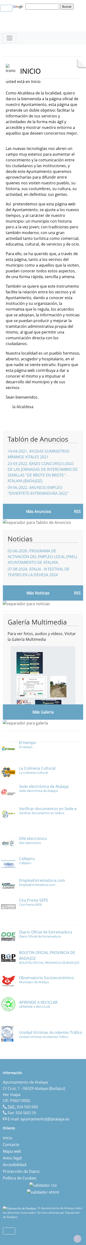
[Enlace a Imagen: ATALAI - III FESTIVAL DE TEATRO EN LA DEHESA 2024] (29, 662)
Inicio (7, 1138)
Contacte (11, 1144)
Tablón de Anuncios (38, 439)
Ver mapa (11, 1094)
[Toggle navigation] (9, 38)
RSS (77, 511)
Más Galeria (43, 712)
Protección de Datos (21, 1171)
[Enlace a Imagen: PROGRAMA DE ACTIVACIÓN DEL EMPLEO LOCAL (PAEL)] (31, 686)
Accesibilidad (14, 1164)
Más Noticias (38, 593)
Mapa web (12, 1151)
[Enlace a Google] (18, 6)
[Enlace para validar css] (43, 1184)
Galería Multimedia (37, 621)
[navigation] (43, 6)
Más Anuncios (38, 511)
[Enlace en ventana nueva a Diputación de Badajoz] (20, 1208)
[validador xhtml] (43, 1192)
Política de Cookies (20, 1178)
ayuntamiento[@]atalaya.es (45, 1119)
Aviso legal (12, 1158)
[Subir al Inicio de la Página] (77, 1239)
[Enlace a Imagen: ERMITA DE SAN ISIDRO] (58, 686)
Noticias (20, 538)
